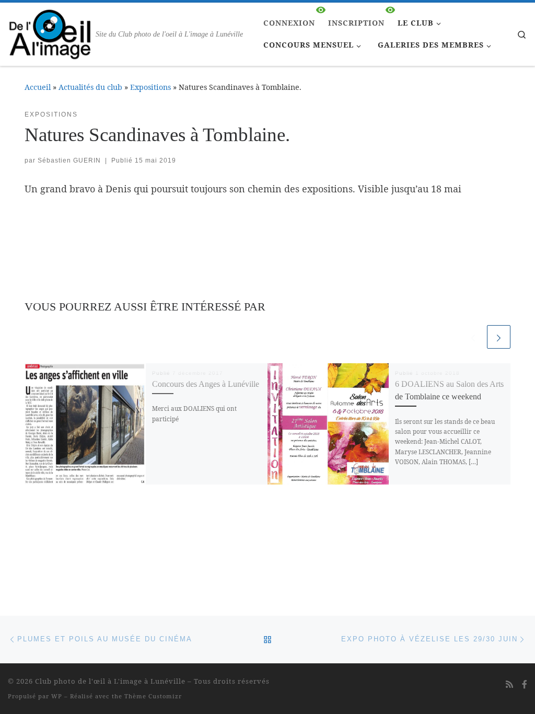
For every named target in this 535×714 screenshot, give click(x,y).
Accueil (38, 87)
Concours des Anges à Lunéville (205, 384)
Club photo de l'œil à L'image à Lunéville (110, 681)
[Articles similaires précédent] (473, 337)
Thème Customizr (153, 696)
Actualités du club (90, 87)
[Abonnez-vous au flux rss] (509, 684)
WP (56, 696)
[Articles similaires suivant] (498, 337)
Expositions (150, 87)
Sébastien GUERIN (69, 160)
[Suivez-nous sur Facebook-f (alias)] (524, 684)
